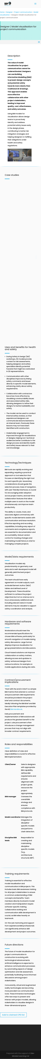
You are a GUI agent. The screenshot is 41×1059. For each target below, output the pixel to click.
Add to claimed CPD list (13, 1015)
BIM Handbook (16, 709)
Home (2, 12)
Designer (9, 12)
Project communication (23, 12)
